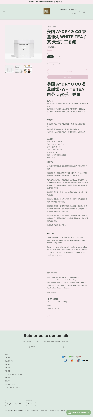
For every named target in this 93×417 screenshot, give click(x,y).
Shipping (49, 49)
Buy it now (67, 77)
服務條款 (8, 377)
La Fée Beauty (13, 410)
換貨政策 (8, 364)
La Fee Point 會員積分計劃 (13, 374)
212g (58, 56)
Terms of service (54, 410)
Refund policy (34, 410)
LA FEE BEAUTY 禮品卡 (12, 387)
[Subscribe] (61, 347)
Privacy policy (44, 410)
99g (50, 56)
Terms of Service (10, 384)
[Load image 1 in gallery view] (9, 69)
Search (7, 354)
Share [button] (51, 316)
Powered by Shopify (23, 410)
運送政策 (8, 367)
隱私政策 (8, 381)
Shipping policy (65, 410)
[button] (4, 11)
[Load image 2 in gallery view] (19, 69)
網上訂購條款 (9, 361)
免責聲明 (8, 371)
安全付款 (8, 357)
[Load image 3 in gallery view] (28, 69)
